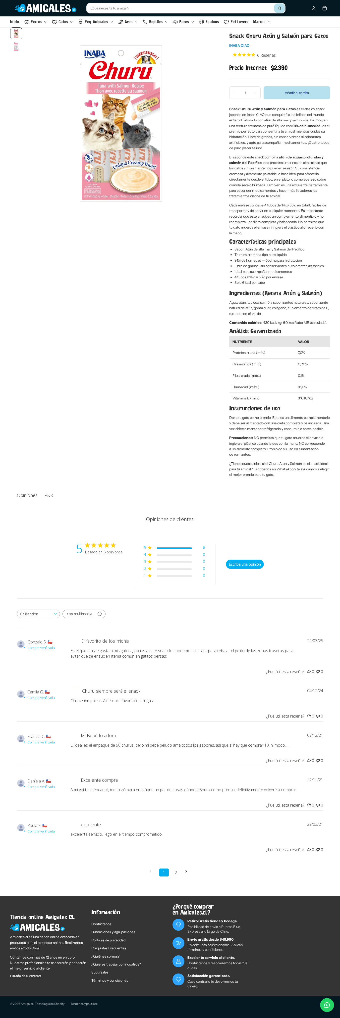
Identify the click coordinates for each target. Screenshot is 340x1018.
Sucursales (100, 972)
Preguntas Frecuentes (108, 948)
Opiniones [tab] (27, 495)
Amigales (27, 1004)
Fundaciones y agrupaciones (113, 932)
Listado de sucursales (25, 976)
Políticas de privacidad (108, 940)
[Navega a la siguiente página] (188, 871)
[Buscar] (279, 8)
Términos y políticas (84, 1004)
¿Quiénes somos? (105, 956)
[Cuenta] (313, 8)
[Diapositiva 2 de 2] (16, 46)
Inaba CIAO (239, 45)
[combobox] (185, 8)
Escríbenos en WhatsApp (273, 469)
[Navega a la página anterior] (152, 871)
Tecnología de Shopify (49, 1004)
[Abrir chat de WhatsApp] (327, 1005)
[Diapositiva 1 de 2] (16, 33)
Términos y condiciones (109, 980)
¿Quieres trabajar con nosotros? (116, 964)
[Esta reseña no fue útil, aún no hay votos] (318, 671)
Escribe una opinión (245, 564)
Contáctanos (101, 924)
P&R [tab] (49, 495)
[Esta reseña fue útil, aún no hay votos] (309, 671)
